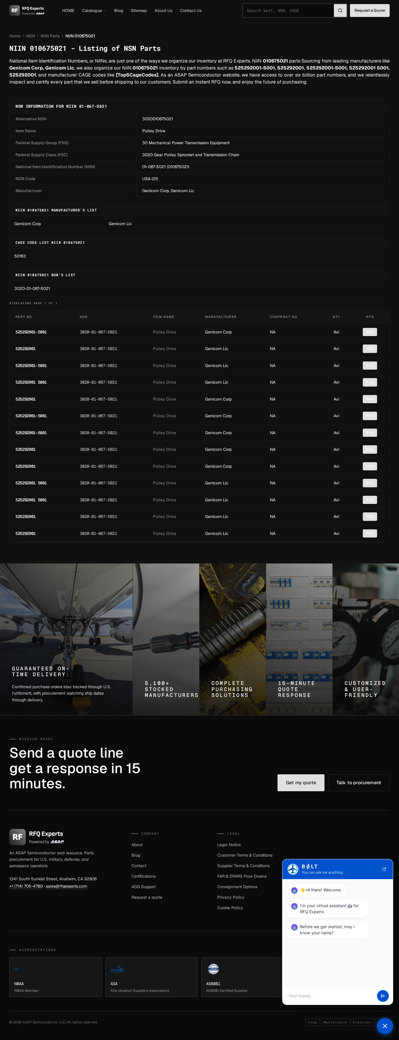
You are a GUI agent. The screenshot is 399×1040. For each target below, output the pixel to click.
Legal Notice (229, 844)
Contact (138, 865)
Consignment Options (237, 886)
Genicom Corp (155, 190)
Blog (118, 10)
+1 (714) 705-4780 (26, 886)
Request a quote (146, 897)
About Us (164, 10)
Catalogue (92, 10)
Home (14, 36)
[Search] (340, 10)
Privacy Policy (230, 897)
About (137, 844)
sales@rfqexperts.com (66, 886)
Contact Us (191, 10)
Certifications (143, 876)
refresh (384, 869)
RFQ (370, 332)
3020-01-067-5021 (32, 288)
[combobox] (290, 10)
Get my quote (301, 783)
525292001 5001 (31, 382)
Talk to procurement (358, 783)
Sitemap (139, 10)
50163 (20, 256)
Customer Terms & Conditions (245, 855)
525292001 (25, 348)
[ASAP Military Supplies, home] (27, 10)
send (383, 996)
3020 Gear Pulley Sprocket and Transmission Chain (190, 154)
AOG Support (143, 886)
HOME (68, 10)
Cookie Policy (230, 907)
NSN (30, 36)
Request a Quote (370, 10)
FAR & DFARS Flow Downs (242, 876)
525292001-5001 (31, 332)
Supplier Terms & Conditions (243, 865)
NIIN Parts (50, 36)
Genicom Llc (182, 190)
